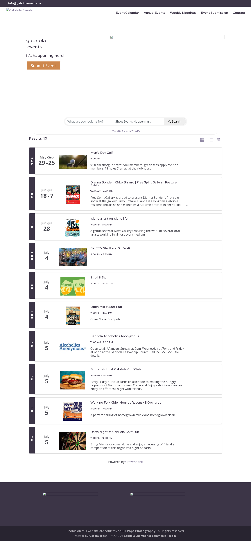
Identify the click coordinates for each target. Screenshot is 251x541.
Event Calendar (127, 13)
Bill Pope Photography (138, 531)
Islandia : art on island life (109, 218)
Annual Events (154, 13)
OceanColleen (98, 536)
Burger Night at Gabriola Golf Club (115, 369)
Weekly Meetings (183, 13)
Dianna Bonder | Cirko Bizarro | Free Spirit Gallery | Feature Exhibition (133, 184)
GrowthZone (134, 462)
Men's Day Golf (101, 152)
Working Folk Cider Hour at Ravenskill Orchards (125, 402)
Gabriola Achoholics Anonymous (114, 336)
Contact (239, 13)
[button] (202, 140)
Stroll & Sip (98, 277)
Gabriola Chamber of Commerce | (146, 536)
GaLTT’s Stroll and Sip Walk (110, 248)
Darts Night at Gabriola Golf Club (114, 432)
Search (176, 121)
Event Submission (214, 13)
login (172, 536)
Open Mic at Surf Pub (106, 306)
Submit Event (43, 65)
